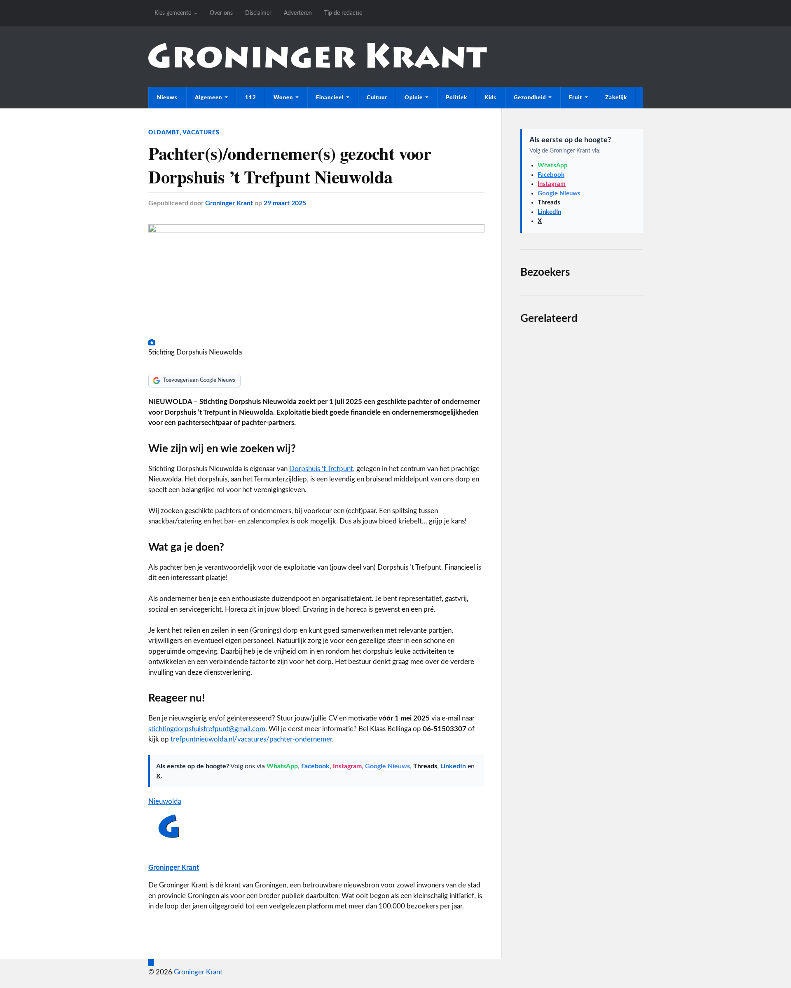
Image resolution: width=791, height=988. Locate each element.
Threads (425, 766)
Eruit (575, 97)
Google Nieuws (387, 766)
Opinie (414, 97)
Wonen (283, 97)
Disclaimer (258, 13)
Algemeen (208, 97)
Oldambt (164, 132)
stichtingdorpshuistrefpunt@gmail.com (206, 728)
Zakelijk (616, 97)
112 (250, 97)
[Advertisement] (581, 635)
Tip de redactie (343, 13)
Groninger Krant (229, 203)
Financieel (330, 97)
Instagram (347, 766)
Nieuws (167, 97)
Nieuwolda (164, 801)
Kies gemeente (172, 13)
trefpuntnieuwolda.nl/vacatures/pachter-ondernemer (251, 739)
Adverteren (298, 13)
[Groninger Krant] (317, 66)
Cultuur (377, 97)
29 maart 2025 (285, 203)
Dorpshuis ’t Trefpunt (321, 468)
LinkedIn (453, 766)
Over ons (221, 13)
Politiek (456, 97)
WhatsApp (282, 766)
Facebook (315, 766)
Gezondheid (530, 97)
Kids (490, 97)
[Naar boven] (151, 962)
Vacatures (201, 132)
